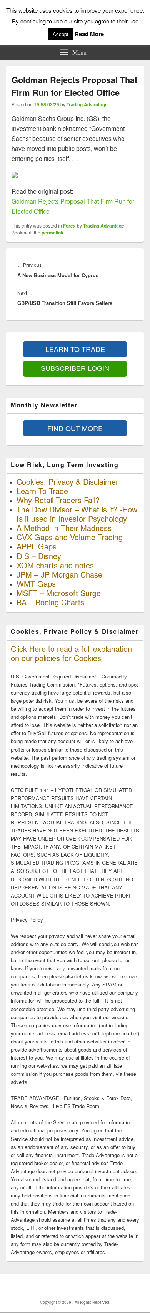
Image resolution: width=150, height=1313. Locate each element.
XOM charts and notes (55, 565)
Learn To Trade (42, 490)
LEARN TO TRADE (75, 349)
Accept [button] (60, 34)
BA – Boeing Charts (50, 602)
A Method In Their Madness (64, 527)
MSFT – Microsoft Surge (59, 592)
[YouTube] (93, 1286)
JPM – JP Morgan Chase (59, 574)
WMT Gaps (36, 583)
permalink (52, 232)
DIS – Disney (39, 555)
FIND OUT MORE (75, 428)
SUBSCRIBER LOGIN (75, 368)
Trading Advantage (87, 104)
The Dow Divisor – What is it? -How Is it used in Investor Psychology (77, 514)
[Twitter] (76, 1286)
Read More (89, 34)
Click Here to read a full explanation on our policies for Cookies (71, 653)
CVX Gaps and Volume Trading (70, 537)
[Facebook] (60, 1286)
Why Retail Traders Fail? (58, 500)
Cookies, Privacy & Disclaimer (67, 481)
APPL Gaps (37, 546)
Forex (69, 225)
